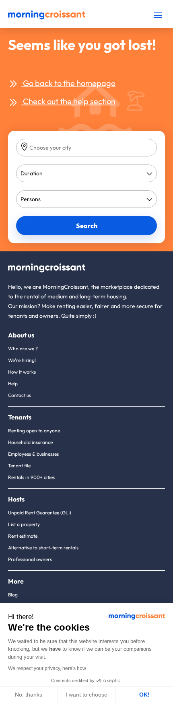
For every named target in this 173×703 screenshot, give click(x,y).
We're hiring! (22, 360)
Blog (13, 595)
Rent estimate (22, 536)
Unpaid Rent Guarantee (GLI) (39, 513)
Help (13, 383)
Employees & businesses (33, 454)
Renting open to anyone (34, 431)
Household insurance (30, 442)
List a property (24, 524)
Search (86, 226)
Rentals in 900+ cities (31, 477)
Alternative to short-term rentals (43, 548)
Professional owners (30, 559)
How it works (22, 372)
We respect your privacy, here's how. (47, 668)
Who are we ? (23, 348)
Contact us (19, 395)
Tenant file (19, 465)
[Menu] (158, 15)
